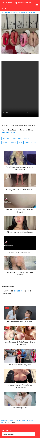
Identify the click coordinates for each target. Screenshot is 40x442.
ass (4, 138)
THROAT (33, 142)
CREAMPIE (5, 142)
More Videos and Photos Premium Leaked (18, 12)
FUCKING (13, 142)
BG (8, 138)
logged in (18, 291)
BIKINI (19, 138)
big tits (14, 138)
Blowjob (26, 138)
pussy (27, 142)
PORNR (21, 142)
